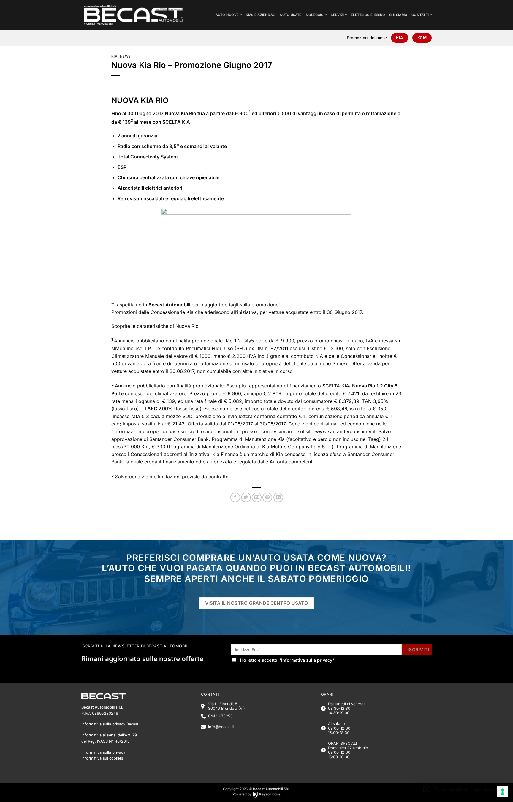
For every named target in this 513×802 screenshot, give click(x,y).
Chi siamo (398, 15)
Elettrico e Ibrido (368, 15)
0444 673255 (220, 716)
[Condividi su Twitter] (246, 497)
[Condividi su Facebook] (235, 497)
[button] (461, 789)
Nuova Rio (187, 326)
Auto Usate (290, 15)
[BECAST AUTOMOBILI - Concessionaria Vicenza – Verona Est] (137, 15)
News (125, 56)
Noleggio (315, 15)
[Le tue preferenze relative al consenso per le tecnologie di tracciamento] (502, 791)
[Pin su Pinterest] (267, 497)
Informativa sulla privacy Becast (109, 724)
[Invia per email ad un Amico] (257, 497)
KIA (114, 56)
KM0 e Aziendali (261, 15)
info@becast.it (221, 727)
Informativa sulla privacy (306, 660)
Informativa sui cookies (102, 758)
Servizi (337, 15)
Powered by (256, 794)
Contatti (420, 15)
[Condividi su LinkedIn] (278, 497)
